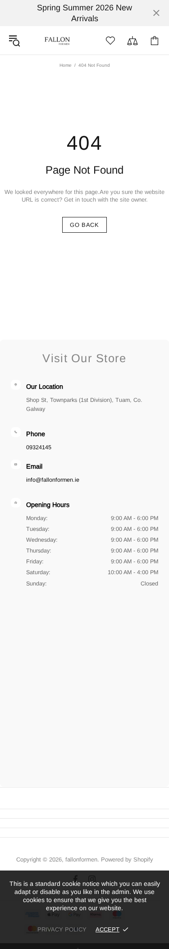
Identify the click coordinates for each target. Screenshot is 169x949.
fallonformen (57, 40)
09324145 (38, 447)
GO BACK (84, 224)
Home (65, 65)
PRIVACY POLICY (62, 929)
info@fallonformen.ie (52, 480)
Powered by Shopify (127, 859)
